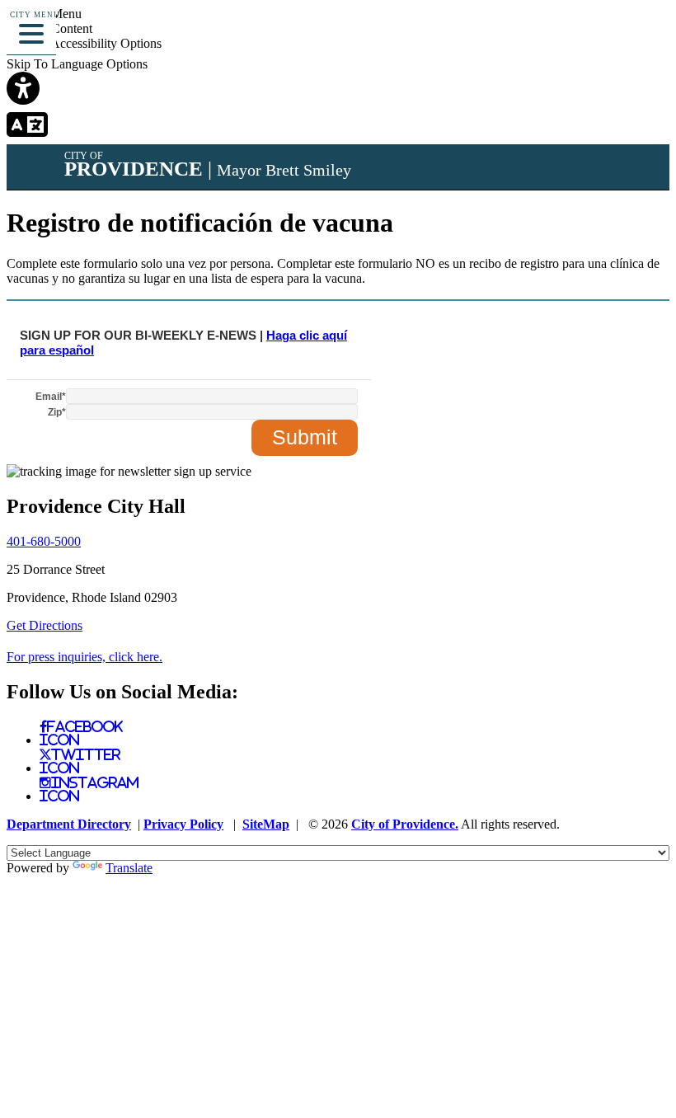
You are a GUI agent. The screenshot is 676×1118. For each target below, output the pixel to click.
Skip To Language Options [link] (77, 64)
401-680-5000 (44, 541)
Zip (57, 412)
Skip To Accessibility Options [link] (84, 43)
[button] (31, 31)
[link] (338, 90)
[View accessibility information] (640, 37)
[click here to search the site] (604, 37)
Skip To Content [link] (49, 28)
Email (50, 396)
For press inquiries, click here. (84, 657)
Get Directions (44, 625)
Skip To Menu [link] (44, 14)
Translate (129, 868)
